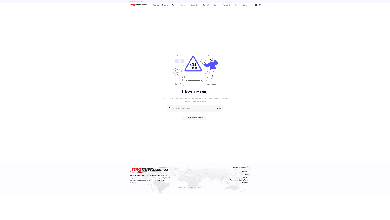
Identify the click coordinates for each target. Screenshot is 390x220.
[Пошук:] (193, 108)
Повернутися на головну (195, 118)
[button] (256, 5)
